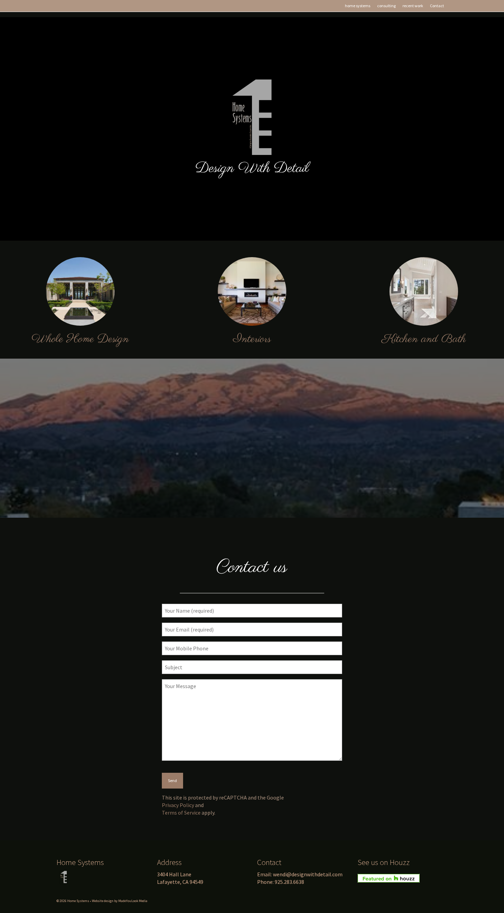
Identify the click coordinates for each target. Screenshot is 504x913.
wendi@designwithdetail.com (308, 874)
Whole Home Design (80, 339)
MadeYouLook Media (132, 901)
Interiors (252, 339)
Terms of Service (181, 812)
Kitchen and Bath (424, 339)
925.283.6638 (289, 881)
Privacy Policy (178, 805)
